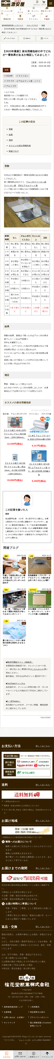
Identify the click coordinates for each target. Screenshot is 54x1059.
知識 (43, 25)
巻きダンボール (46, 12)
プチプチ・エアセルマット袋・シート (23, 81)
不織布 (47, 19)
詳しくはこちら (43, 746)
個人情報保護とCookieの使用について (40, 1024)
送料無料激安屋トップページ (12, 25)
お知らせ (28, 38)
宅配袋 (20, 19)
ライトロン (33, 19)
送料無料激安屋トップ (13, 1007)
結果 (11, 135)
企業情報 (7, 1012)
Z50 (45, 238)
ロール (20, 12)
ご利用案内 (34, 1007)
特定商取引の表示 (37, 1012)
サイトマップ (9, 1023)
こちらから (37, 669)
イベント (45, 38)
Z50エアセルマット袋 (28, 185)
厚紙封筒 (7, 19)
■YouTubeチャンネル (15, 683)
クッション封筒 (7, 12)
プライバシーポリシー (39, 1017)
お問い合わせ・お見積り (14, 1017)
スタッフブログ (32, 25)
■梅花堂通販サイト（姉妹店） (19, 662)
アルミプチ (11, 86)
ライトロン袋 (10, 185)
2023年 (9, 76)
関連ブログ (14, 151)
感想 (11, 140)
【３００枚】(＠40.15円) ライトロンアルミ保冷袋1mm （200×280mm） (15, 433)
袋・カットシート (33, 12)
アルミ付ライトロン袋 (36, 182)
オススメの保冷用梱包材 (20, 146)
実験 (11, 129)
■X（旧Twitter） (13, 701)
